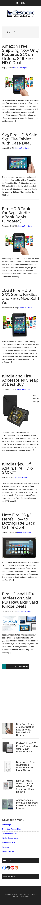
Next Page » (23, 667)
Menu (22, 3)
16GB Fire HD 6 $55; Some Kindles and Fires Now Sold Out (20, 296)
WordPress (25, 897)
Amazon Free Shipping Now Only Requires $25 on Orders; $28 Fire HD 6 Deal (20, 54)
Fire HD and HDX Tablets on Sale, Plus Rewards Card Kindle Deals (20, 600)
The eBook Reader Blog (11, 829)
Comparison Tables (9, 834)
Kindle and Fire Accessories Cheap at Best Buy (20, 380)
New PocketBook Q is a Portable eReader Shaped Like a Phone (26, 766)
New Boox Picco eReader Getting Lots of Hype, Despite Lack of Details (25, 730)
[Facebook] (4, 868)
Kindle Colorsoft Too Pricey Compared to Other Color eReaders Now (27, 747)
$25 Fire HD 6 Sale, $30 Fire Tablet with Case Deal (20, 138)
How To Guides (8, 851)
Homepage (6, 825)
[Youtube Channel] (12, 868)
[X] (8, 868)
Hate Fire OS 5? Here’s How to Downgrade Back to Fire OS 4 (18, 521)
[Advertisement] (20, 694)
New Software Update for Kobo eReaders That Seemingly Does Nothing (25, 786)
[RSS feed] (16, 868)
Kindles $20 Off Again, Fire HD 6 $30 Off (17, 468)
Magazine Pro (24, 894)
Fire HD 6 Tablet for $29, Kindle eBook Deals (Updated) (17, 214)
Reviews (5, 847)
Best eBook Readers (10, 842)
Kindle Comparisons (10, 838)
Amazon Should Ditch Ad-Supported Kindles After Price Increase (27, 804)
